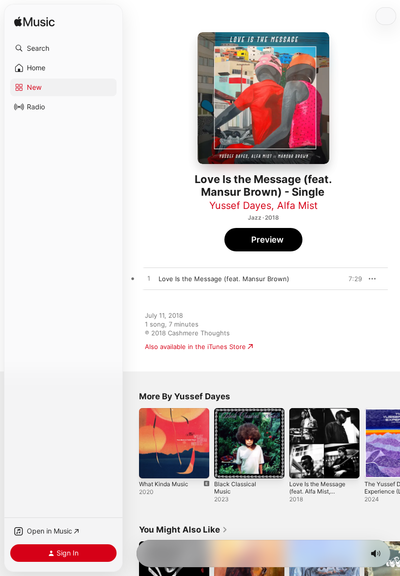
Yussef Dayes (240, 205)
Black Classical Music (235, 487)
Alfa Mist (297, 205)
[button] (63, 48)
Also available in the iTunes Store (195, 346)
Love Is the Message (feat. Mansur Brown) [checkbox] (224, 279)
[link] (183, 529)
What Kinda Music (163, 484)
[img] (34, 22)
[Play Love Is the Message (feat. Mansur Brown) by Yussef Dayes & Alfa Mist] (149, 278)
